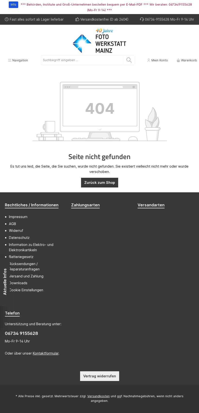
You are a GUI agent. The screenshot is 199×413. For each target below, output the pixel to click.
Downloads (18, 283)
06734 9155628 (21, 333)
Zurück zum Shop (99, 182)
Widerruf (16, 230)
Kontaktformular (45, 353)
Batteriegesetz (21, 257)
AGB (12, 224)
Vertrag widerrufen (99, 376)
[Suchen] (129, 60)
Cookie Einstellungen (26, 290)
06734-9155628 (157, 19)
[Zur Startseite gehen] (99, 40)
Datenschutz (19, 237)
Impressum (18, 217)
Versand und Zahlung (26, 276)
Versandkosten (98, 396)
